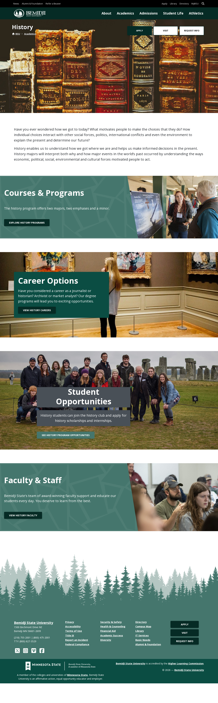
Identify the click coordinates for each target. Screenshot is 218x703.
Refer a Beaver (53, 3)
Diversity (105, 640)
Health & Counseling (112, 626)
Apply (164, 3)
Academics (125, 13)
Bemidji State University (33, 622)
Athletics (196, 13)
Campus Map (143, 626)
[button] (203, 3)
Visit (165, 30)
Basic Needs (142, 640)
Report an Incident (76, 640)
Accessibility (73, 626)
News (16, 3)
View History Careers (37, 310)
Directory (184, 3)
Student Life (173, 13)
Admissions (148, 13)
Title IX (69, 635)
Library (173, 3)
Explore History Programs (27, 222)
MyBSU (195, 3)
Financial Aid (108, 631)
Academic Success (111, 635)
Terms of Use (73, 631)
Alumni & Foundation (32, 3)
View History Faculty (23, 515)
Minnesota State (77, 675)
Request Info (191, 30)
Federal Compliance (77, 644)
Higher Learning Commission (186, 663)
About (106, 13)
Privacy (69, 622)
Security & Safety (111, 622)
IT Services (142, 635)
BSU (17, 33)
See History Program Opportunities (66, 435)
